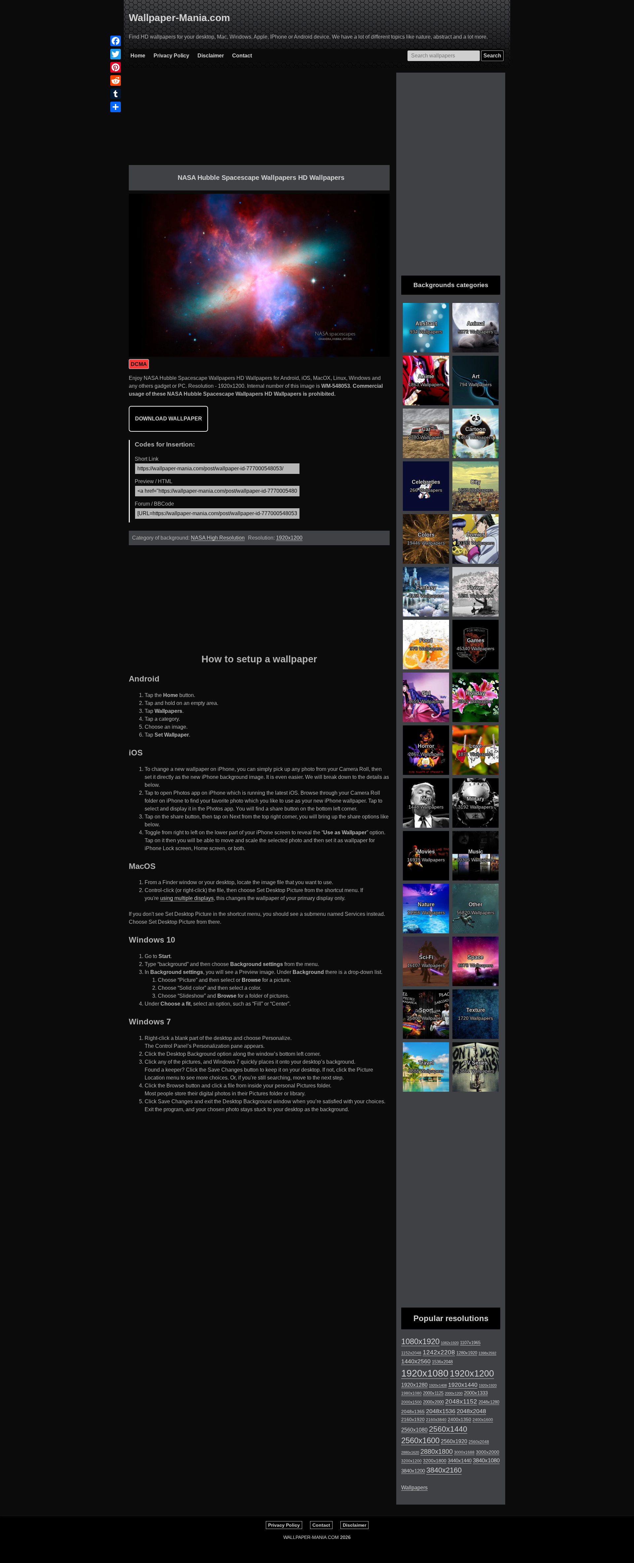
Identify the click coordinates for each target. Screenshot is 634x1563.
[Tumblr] (115, 93)
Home (137, 55)
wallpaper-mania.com (311, 1537)
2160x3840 (436, 1419)
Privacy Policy (171, 55)
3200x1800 (434, 1460)
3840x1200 (413, 1471)
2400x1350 (459, 1419)
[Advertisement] (259, 119)
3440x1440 (460, 1460)
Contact (242, 55)
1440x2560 (416, 1361)
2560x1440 (448, 1429)
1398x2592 (487, 1353)
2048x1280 (488, 1402)
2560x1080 (414, 1430)
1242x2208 (439, 1352)
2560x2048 (479, 1442)
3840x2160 (444, 1470)
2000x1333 (476, 1393)
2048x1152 (461, 1401)
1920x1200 (289, 538)
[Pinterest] (115, 67)
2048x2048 (471, 1411)
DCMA (139, 364)
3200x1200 (411, 1461)
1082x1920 (450, 1343)
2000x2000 (433, 1402)
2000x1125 (433, 1393)
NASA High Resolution (218, 538)
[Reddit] (115, 80)
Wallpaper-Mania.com (179, 17)
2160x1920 (413, 1419)
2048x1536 (440, 1411)
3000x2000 (487, 1452)
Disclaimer (210, 55)
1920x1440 (462, 1384)
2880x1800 (436, 1451)
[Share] (115, 107)
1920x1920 (488, 1385)
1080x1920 (420, 1341)
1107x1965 (470, 1342)
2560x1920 (454, 1441)
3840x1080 (486, 1460)
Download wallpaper (168, 418)
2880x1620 (410, 1452)
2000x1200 (454, 1393)
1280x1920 (466, 1352)
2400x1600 (483, 1419)
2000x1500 (411, 1402)
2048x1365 (413, 1411)
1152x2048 (411, 1353)
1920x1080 (424, 1373)
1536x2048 (442, 1361)
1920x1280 (414, 1385)
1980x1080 (411, 1393)
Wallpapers (414, 1487)
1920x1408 (438, 1385)
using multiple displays (187, 898)
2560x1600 (420, 1440)
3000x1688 (464, 1452)
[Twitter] (115, 54)
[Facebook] (115, 41)
